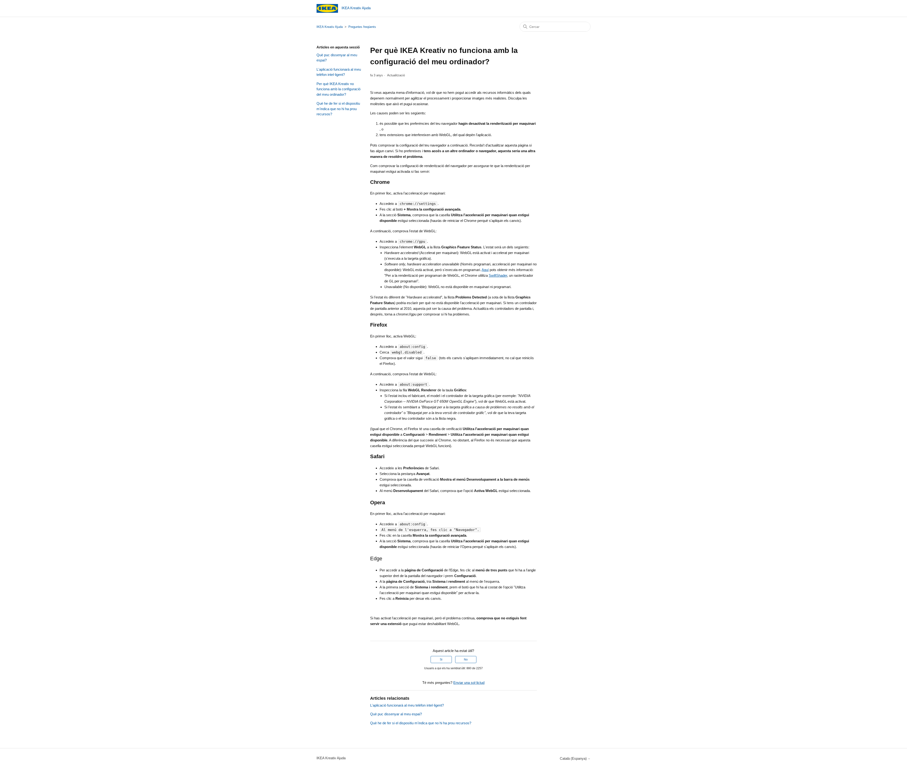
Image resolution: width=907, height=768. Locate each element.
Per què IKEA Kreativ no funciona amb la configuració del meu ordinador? (338, 89)
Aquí (485, 270)
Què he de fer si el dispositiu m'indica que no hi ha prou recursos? (338, 108)
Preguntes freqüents (362, 27)
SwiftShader (498, 275)
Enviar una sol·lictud (468, 683)
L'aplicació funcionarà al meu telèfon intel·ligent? (339, 72)
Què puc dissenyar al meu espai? (337, 57)
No (466, 659)
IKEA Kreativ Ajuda (330, 27)
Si (441, 659)
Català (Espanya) (574, 758)
